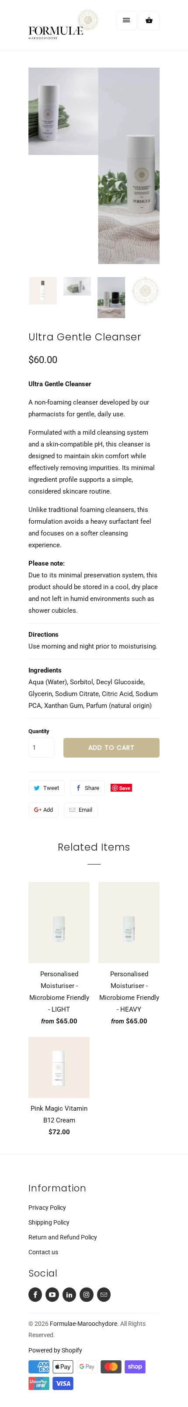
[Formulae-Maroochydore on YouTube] (52, 1294)
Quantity (38, 731)
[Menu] (126, 20)
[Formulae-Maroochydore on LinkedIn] (69, 1294)
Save (124, 788)
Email (85, 809)
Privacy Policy (47, 1207)
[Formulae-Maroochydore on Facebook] (35, 1294)
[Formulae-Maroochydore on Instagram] (86, 1294)
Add (48, 809)
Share (92, 788)
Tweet (51, 788)
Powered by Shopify (55, 1350)
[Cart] (149, 20)
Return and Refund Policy (62, 1237)
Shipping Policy (49, 1222)
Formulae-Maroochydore (83, 1323)
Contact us (43, 1252)
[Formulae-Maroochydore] (63, 28)
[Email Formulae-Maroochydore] (104, 1294)
